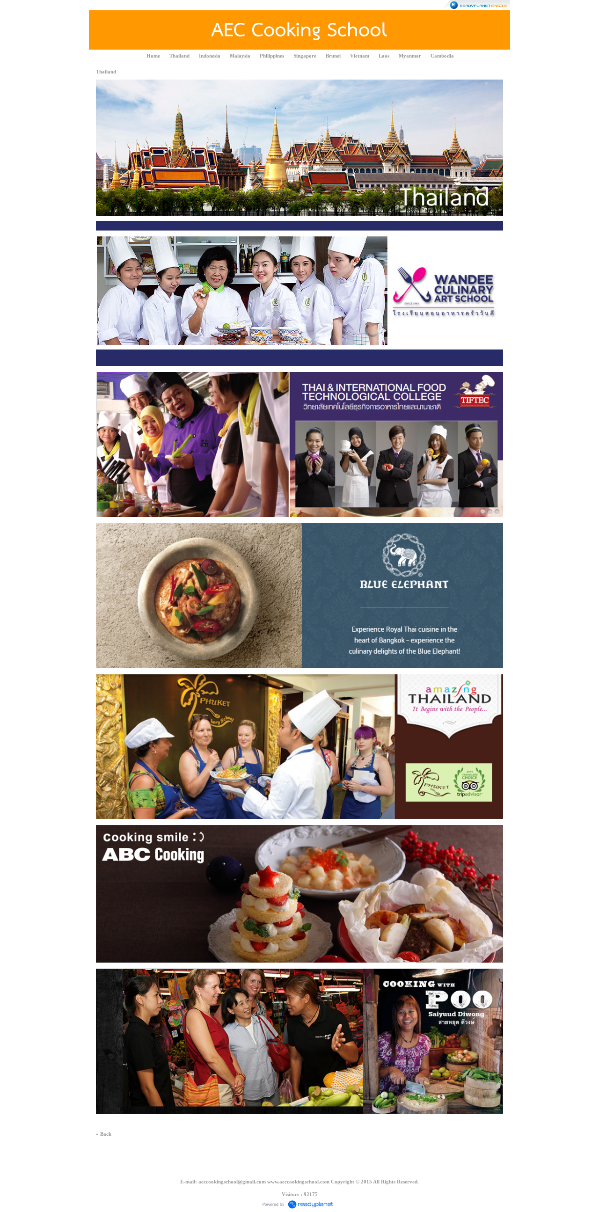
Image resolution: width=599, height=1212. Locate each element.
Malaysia (240, 55)
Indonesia (209, 55)
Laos (384, 55)
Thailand (179, 55)
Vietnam (359, 55)
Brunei (333, 55)
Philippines (272, 55)
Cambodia (442, 55)
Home (153, 55)
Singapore (304, 55)
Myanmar (410, 55)
